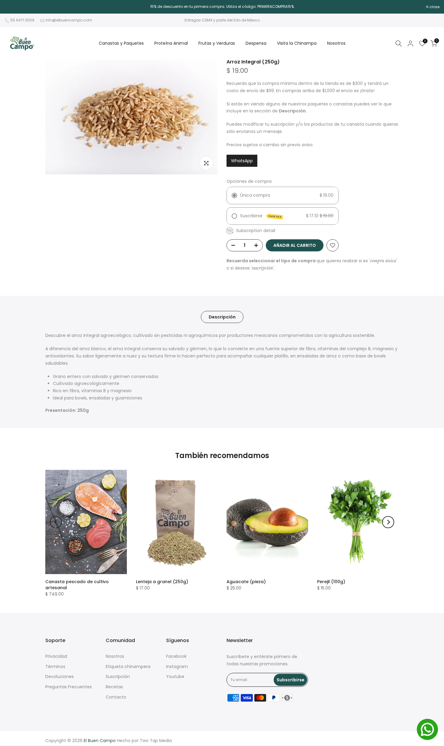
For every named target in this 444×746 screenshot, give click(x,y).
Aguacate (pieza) (246, 582)
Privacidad (56, 656)
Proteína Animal (171, 43)
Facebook (176, 656)
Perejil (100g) (331, 582)
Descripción (222, 317)
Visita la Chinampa (297, 43)
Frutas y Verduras (216, 43)
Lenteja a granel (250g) (162, 582)
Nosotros (336, 43)
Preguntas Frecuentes (68, 687)
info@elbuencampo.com (69, 20)
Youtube (175, 676)
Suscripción (118, 676)
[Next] (388, 522)
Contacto (116, 697)
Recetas (114, 687)
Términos (55, 667)
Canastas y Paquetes (121, 43)
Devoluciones (59, 676)
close (12, 7)
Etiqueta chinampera (128, 667)
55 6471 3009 (22, 20)
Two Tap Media (156, 741)
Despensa (256, 43)
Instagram (177, 667)
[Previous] (56, 522)
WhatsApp (242, 161)
